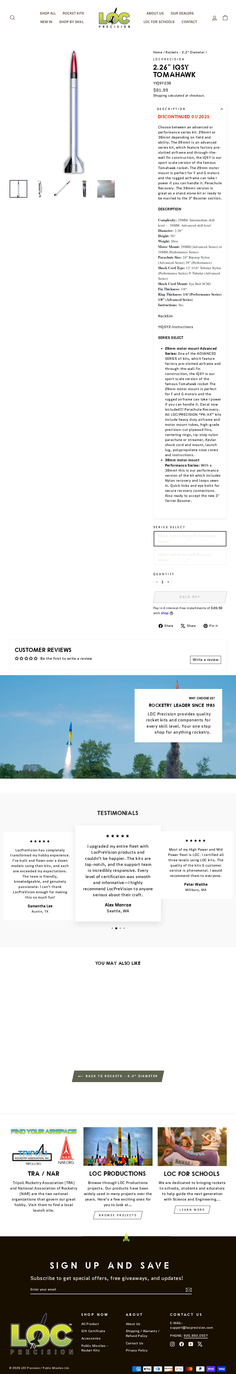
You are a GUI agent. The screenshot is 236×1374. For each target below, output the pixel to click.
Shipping (160, 95)
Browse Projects (118, 1215)
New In (46, 21)
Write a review (205, 659)
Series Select (169, 527)
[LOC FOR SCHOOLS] (192, 1146)
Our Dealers (182, 13)
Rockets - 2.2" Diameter (184, 52)
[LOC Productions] (118, 1146)
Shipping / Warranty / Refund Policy (142, 1333)
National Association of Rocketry (47, 1188)
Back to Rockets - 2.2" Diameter (121, 1076)
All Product (90, 1324)
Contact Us (135, 1343)
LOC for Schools (159, 21)
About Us (155, 13)
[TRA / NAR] (43, 1146)
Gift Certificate (93, 1331)
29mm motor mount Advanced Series (184, 557)
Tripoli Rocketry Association (38, 1182)
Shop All (48, 13)
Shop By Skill (71, 21)
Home (157, 52)
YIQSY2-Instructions (175, 326)
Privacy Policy (137, 1350)
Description (171, 109)
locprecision (169, 59)
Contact (189, 21)
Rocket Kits (73, 13)
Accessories (91, 1338)
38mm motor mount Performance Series (187, 538)
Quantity (164, 574)
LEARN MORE (192, 1210)
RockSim (165, 316)
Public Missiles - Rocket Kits (94, 1348)
